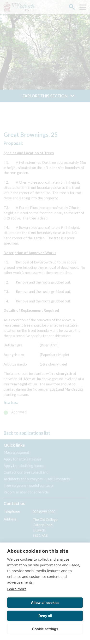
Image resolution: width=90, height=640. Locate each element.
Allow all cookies (45, 603)
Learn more (16, 588)
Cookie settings (45, 629)
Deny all (45, 616)
